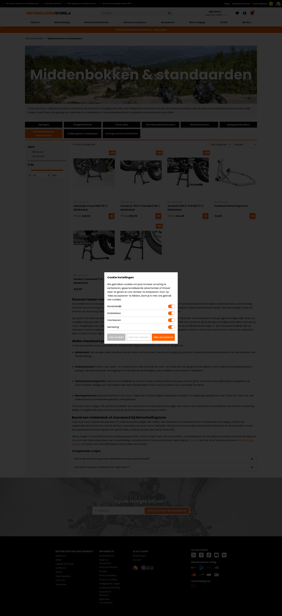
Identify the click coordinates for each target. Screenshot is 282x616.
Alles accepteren (163, 337)
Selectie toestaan (139, 337)
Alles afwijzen (116, 337)
